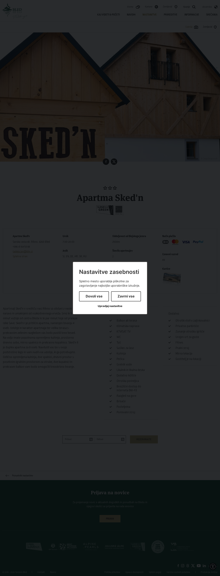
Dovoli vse (94, 296)
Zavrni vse (126, 296)
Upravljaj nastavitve (110, 306)
